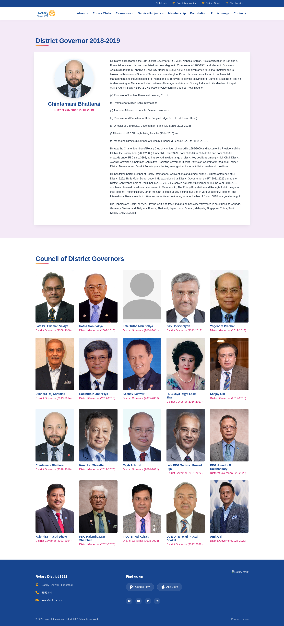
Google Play (142, 586)
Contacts (240, 13)
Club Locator (236, 3)
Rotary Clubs (102, 13)
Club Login (161, 3)
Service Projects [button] (149, 13)
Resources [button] (123, 13)
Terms (245, 619)
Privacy (235, 619)
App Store (172, 586)
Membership (177, 13)
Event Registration (186, 3)
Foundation (198, 13)
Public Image (220, 13)
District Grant (213, 3)
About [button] (81, 13)
